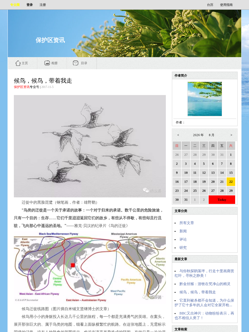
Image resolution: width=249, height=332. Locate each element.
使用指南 (226, 5)
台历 (210, 5)
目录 (84, 63)
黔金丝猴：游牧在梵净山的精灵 (205, 284)
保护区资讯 (22, 87)
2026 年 (198, 135)
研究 (183, 248)
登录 (30, 5)
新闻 (183, 231)
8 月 (211, 135)
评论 (183, 239)
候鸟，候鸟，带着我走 (197, 292)
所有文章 (186, 223)
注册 (43, 5)
